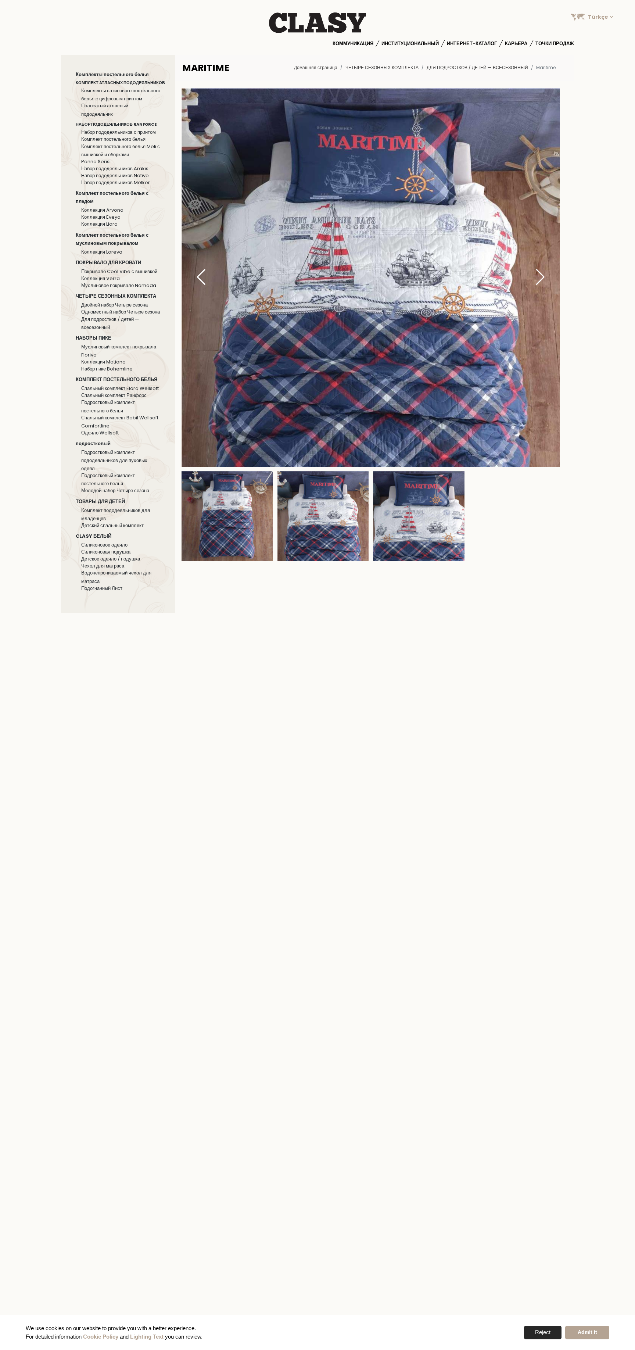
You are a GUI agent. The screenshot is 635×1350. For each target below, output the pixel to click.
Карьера (516, 43)
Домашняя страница (315, 67)
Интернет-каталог (472, 43)
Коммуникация (353, 43)
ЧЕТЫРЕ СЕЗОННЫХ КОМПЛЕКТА (382, 67)
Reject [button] (542, 1332)
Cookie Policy (100, 1336)
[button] (540, 277)
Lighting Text (147, 1336)
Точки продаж (554, 43)
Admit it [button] (587, 1332)
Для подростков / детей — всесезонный (477, 67)
